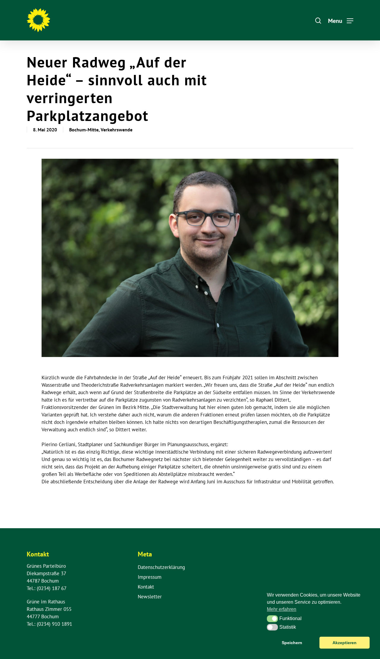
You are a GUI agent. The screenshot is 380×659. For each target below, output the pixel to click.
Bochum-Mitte (84, 130)
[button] (272, 618)
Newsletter (150, 596)
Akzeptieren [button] (344, 642)
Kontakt (146, 586)
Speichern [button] (292, 642)
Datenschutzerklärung (161, 567)
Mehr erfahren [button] (281, 609)
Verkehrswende (116, 130)
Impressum (150, 577)
